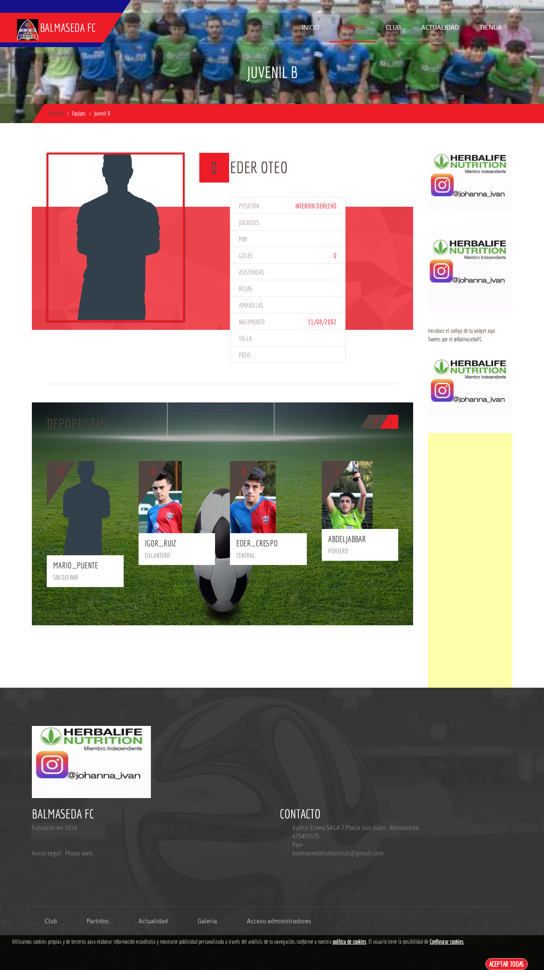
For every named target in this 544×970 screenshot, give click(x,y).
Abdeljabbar (347, 539)
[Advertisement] (470, 560)
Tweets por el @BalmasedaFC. (455, 339)
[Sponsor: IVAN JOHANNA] (470, 182)
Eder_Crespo (257, 543)
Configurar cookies (447, 941)
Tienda (490, 27)
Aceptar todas (506, 964)
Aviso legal (46, 853)
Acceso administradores (279, 921)
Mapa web (79, 853)
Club (393, 27)
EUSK (484, 6)
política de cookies (349, 941)
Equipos (353, 27)
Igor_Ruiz (160, 543)
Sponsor (387, 6)
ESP (465, 6)
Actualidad (440, 27)
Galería (207, 921)
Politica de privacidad (51, 887)
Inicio (310, 27)
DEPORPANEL (503, 6)
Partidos (98, 921)
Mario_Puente (75, 565)
